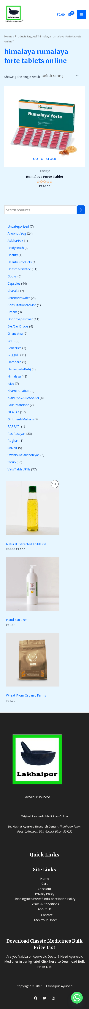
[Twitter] (44, 998)
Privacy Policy (44, 893)
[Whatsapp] (77, 998)
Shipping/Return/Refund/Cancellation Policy (44, 899)
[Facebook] (35, 998)
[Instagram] (53, 998)
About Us (44, 909)
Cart (44, 883)
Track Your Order (44, 920)
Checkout (44, 888)
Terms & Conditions (44, 904)
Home (8, 36)
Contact (46, 915)
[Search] (81, 209)
